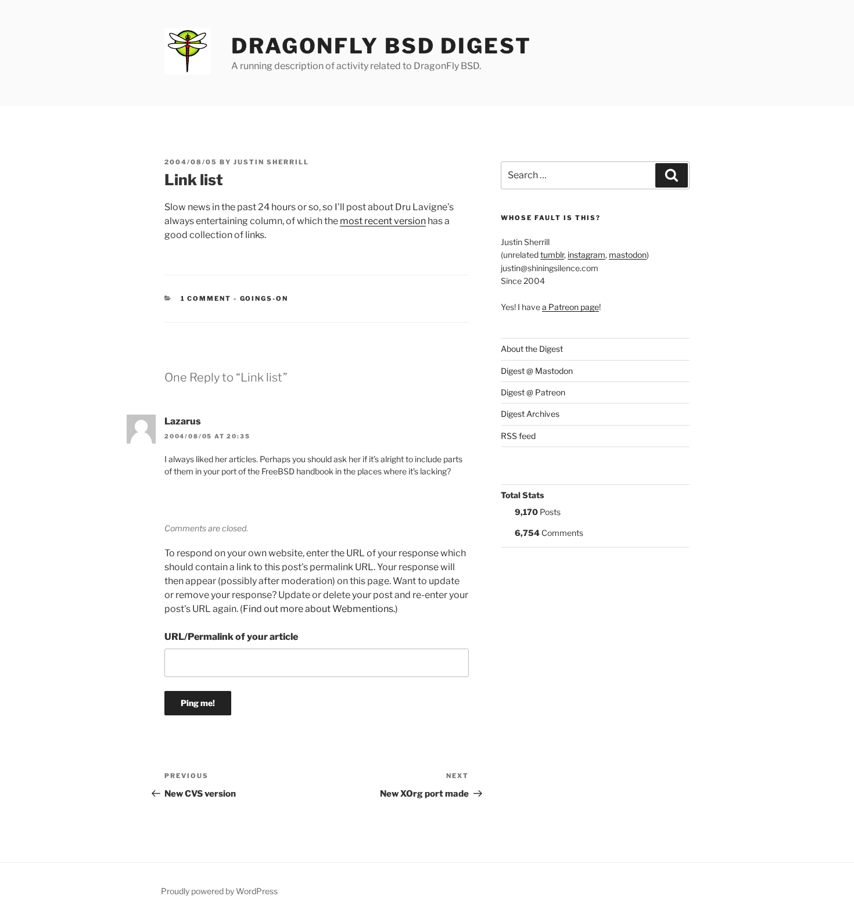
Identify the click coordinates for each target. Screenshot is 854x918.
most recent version (383, 220)
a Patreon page (570, 307)
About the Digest (532, 349)
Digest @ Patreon (533, 392)
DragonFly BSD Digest (381, 46)
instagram (586, 255)
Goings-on (264, 298)
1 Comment (206, 298)
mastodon (628, 255)
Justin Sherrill (271, 162)
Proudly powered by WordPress (219, 891)
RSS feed (518, 436)
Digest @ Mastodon (537, 371)
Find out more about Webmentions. (319, 608)
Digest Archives (530, 414)
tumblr (552, 255)
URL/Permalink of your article (231, 636)
